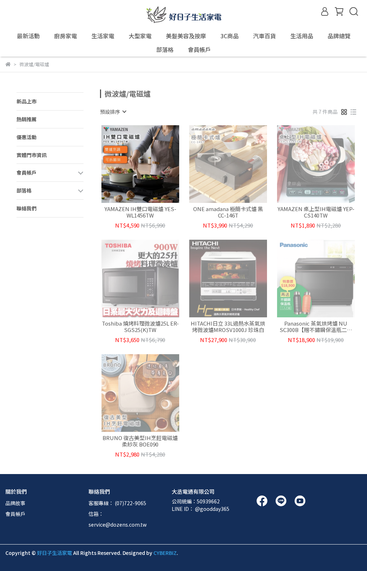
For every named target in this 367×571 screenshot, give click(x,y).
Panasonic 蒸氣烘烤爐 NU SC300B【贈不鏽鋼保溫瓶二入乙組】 (316, 326)
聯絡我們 (26, 208)
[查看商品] (130, 164)
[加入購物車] (150, 164)
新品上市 (26, 101)
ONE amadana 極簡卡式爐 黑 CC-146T (228, 212)
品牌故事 (15, 503)
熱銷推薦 (26, 119)
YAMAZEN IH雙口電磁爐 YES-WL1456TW (140, 212)
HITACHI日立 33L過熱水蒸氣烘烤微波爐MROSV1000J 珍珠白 (228, 326)
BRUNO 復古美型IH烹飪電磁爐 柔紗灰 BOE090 (140, 441)
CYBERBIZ (165, 552)
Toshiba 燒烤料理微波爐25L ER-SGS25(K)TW (140, 326)
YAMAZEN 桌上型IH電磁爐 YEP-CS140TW (315, 212)
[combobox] (113, 111)
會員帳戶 (15, 513)
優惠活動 (26, 137)
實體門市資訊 (31, 154)
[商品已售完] (238, 164)
